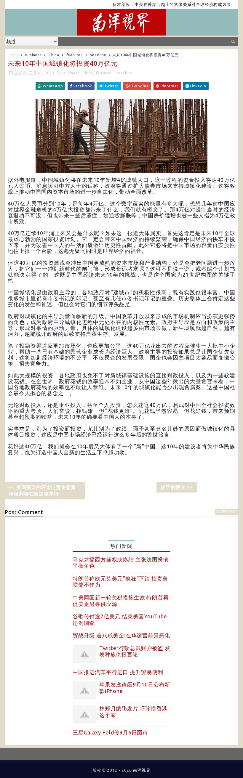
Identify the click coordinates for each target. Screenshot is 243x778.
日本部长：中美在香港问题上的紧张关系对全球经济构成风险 (161, 4)
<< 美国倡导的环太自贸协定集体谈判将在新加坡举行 (42, 490)
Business (33, 55)
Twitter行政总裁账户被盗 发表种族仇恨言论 (134, 651)
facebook (226, 512)
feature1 (74, 55)
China (54, 55)
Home (13, 55)
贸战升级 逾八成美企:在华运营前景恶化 (121, 635)
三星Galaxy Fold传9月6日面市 (110, 732)
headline (98, 55)
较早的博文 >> (177, 487)
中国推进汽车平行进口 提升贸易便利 (118, 672)
